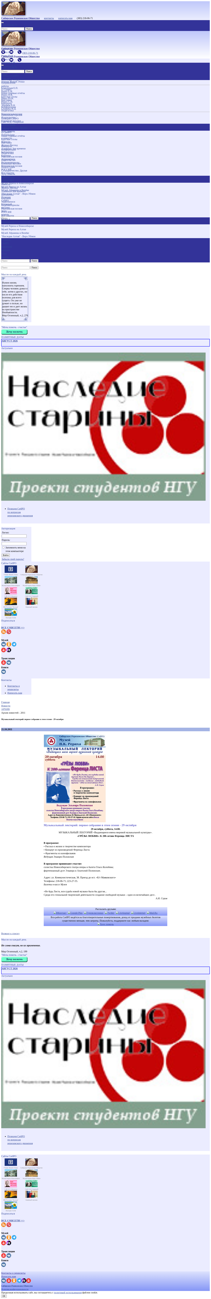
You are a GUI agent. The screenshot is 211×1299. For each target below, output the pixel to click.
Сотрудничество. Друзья (14, 170)
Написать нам (14, 693)
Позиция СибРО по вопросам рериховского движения (20, 512)
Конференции (8, 149)
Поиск (29, 29)
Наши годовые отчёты (13, 136)
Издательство (8, 160)
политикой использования (68, 1292)
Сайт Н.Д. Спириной (12, 122)
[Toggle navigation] (2, 22)
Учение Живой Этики (13, 81)
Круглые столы (9, 139)
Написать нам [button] (8, 1276)
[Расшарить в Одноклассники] (94, 913)
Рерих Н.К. (7, 95)
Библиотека (7, 194)
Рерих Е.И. (7, 91)
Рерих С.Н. (7, 101)
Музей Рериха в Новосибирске (17, 226)
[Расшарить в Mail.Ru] (152, 913)
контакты (49, 18)
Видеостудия (8, 167)
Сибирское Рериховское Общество (17, 1286)
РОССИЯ (6, 212)
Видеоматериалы (10, 205)
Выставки (6, 142)
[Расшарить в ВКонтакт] (60, 913)
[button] (13, 627)
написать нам (65, 18)
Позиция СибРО (10, 118)
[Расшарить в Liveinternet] (138, 913)
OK (3, 1296)
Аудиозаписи (8, 201)
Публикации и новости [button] (8, 179)
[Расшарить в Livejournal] (122, 913)
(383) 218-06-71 (9, 25)
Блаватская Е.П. (9, 88)
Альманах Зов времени (13, 191)
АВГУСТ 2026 (10, 341)
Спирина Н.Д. (8, 108)
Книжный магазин (11, 163)
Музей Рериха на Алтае (13, 229)
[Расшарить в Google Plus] (75, 913)
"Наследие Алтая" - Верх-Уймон (18, 236)
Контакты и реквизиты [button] (13, 1273)
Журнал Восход (9, 188)
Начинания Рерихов (11, 115)
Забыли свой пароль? (13, 559)
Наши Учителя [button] (5, 76)
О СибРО (6, 132)
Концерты (6, 146)
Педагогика (7, 153)
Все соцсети (7, 215)
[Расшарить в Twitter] (109, 913)
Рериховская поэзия (11, 156)
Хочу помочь (8, 174)
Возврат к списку (10, 933)
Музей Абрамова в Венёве (15, 233)
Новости (5, 184)
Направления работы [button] (8, 127)
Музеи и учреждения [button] (7, 221)
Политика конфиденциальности (14, 1289)
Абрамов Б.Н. (8, 105)
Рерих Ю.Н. (7, 98)
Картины (6, 198)
